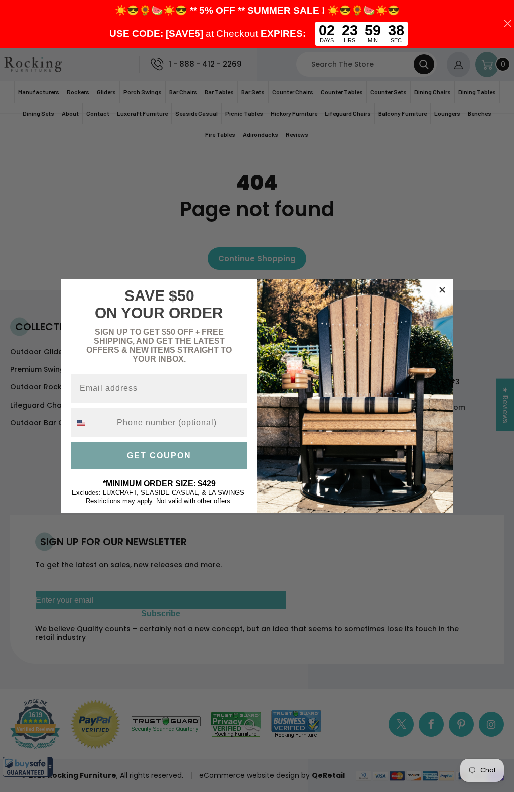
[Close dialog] (442, 289)
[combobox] (92, 423)
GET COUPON (159, 455)
